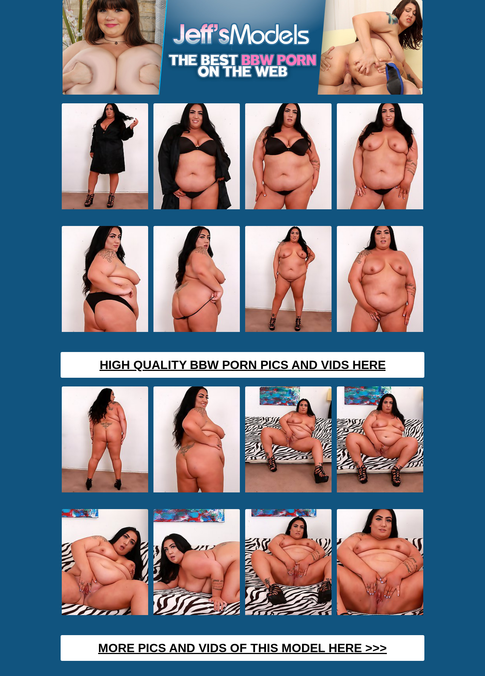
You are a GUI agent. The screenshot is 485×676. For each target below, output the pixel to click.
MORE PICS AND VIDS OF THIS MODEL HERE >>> (242, 648)
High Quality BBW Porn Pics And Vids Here (243, 365)
